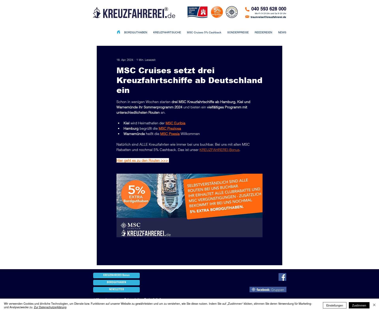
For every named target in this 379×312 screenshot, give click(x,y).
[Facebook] (282, 277)
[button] (238, 32)
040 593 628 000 (268, 8)
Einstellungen (334, 305)
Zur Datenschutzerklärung (50, 307)
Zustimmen (359, 305)
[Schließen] (374, 305)
